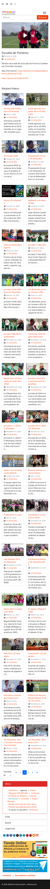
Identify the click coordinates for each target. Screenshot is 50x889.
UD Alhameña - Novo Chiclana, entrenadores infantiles (13, 742)
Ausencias (12, 790)
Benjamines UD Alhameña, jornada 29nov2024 (13, 381)
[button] (25, 784)
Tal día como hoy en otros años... (22, 804)
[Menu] (44, 12)
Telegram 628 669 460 (18, 793)
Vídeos (33, 790)
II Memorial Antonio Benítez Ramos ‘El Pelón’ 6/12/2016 (37, 698)
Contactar (35, 793)
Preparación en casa (13, 515)
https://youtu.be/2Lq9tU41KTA (15, 78)
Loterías (33, 796)
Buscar (43, 17)
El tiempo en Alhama (17, 796)
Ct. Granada (23, 798)
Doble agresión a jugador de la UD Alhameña (37, 111)
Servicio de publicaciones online (22, 807)
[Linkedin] (11, 4)
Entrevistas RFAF (11, 156)
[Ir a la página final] (37, 772)
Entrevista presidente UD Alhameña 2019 (37, 562)
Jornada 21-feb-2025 (37, 245)
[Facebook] (3, 4)
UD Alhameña (9, 59)
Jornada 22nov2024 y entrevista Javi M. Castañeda (37, 381)
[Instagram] (15, 4)
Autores (35, 809)
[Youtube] (7, 4)
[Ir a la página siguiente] (32, 772)
